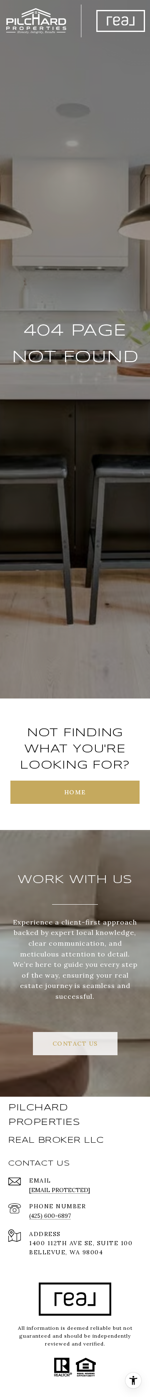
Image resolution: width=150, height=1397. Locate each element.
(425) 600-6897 (50, 1215)
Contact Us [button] (75, 1043)
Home (75, 792)
